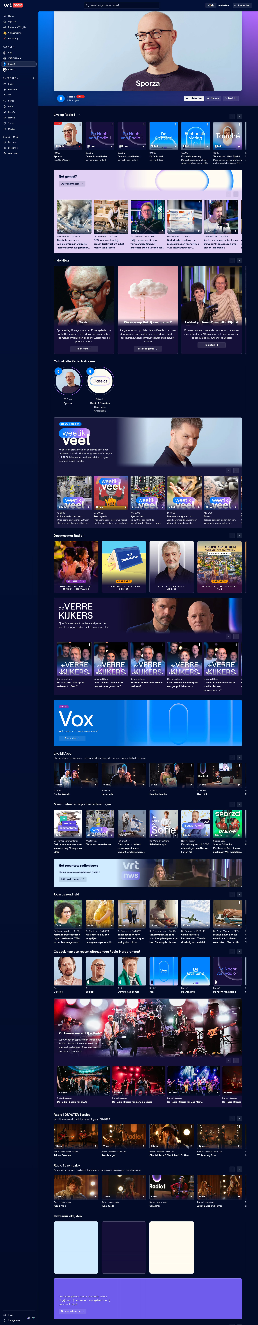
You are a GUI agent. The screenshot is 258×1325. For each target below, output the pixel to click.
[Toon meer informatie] (80, 124)
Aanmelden (243, 5)
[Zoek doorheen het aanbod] (34, 78)
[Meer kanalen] (34, 47)
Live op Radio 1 (64, 114)
